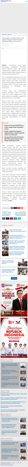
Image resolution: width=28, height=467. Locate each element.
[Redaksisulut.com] (6, 1)
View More (14, 278)
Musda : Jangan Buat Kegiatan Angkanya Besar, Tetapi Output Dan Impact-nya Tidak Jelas (14, 132)
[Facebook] (12, 208)
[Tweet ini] (7, 218)
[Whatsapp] (19, 218)
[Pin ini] (11, 218)
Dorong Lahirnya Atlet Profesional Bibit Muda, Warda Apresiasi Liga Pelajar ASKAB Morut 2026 (14, 138)
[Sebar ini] (3, 218)
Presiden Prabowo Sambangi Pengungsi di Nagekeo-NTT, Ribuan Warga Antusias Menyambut (17, 237)
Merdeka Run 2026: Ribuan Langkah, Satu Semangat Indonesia (8, 262)
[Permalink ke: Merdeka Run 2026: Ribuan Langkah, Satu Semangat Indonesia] (5, 231)
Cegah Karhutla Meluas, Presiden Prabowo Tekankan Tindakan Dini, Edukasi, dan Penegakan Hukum (17, 248)
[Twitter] (15, 208)
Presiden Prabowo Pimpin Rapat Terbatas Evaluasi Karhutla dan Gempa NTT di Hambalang (16, 253)
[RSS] (21, 208)
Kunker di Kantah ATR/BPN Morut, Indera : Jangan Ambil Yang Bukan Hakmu (14, 127)
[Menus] (26, 1)
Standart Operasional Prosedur (7, 465)
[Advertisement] (14, 18)
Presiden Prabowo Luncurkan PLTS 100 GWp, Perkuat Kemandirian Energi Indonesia (17, 242)
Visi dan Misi (18, 462)
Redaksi (13, 462)
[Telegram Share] (15, 218)
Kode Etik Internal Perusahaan (7, 464)
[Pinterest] (18, 208)
